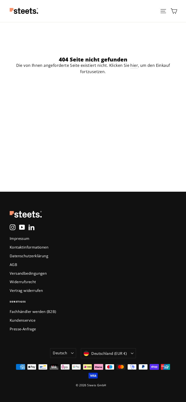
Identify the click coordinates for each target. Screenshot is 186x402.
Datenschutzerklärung (29, 255)
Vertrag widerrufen (26, 290)
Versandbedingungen (28, 273)
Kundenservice (22, 320)
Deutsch (60, 352)
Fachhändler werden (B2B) (33, 311)
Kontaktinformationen (29, 247)
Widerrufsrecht (23, 281)
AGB (13, 264)
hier (134, 65)
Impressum (20, 238)
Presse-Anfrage (23, 328)
